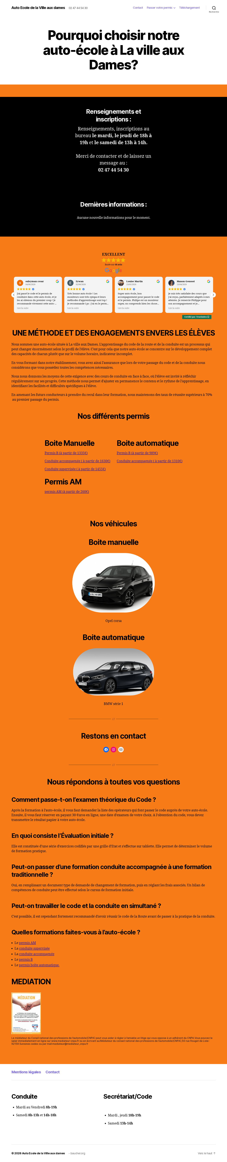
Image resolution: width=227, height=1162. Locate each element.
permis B (26, 960)
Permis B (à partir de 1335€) (66, 453)
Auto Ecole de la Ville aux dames (38, 8)
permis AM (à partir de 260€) (67, 492)
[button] (213, 295)
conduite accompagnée (36, 954)
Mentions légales (26, 1072)
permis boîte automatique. (39, 965)
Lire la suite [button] (22, 308)
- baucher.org (77, 1153)
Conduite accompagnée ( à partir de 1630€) (77, 461)
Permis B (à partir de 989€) (137, 453)
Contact (138, 7)
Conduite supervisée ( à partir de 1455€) (75, 469)
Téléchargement (189, 7)
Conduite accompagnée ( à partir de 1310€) (149, 461)
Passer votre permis (159, 7)
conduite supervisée (34, 948)
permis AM (27, 943)
